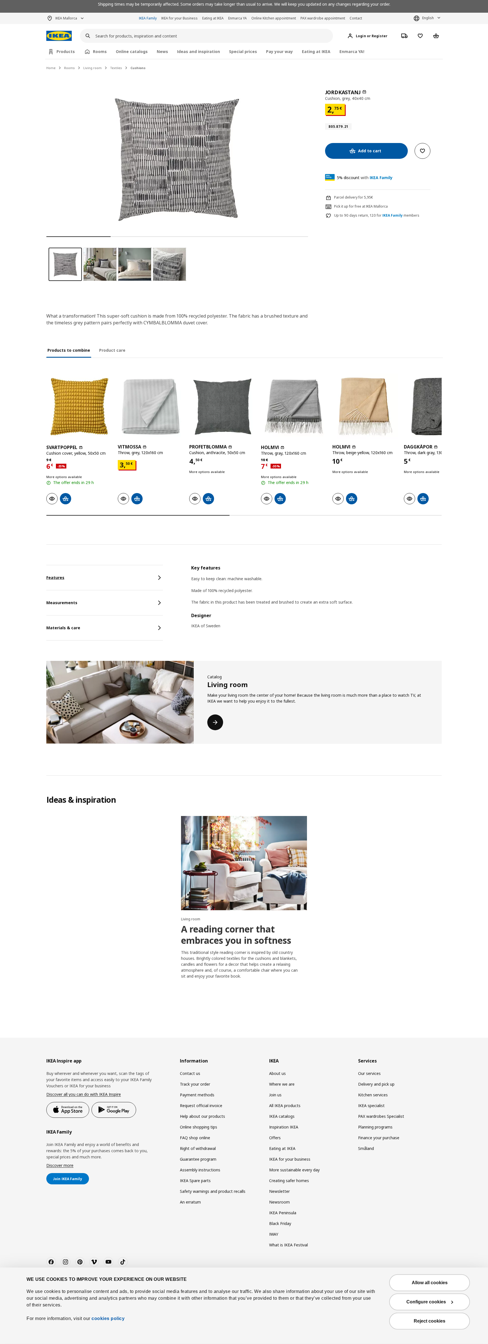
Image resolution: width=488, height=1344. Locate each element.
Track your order (195, 1084)
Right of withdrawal (198, 1148)
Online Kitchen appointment (273, 18)
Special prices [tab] (243, 51)
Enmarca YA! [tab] (351, 51)
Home (51, 68)
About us (277, 1073)
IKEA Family (148, 18)
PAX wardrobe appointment (322, 18)
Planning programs (375, 1127)
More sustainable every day (294, 1170)
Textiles (116, 68)
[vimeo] (94, 1262)
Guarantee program (198, 1159)
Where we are (282, 1084)
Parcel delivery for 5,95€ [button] (353, 197)
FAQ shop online (195, 1137)
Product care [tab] (112, 350)
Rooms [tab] (100, 51)
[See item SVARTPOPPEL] (79, 406)
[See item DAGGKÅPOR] (437, 406)
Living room (92, 68)
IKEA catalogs (282, 1116)
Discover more (59, 1165)
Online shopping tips (198, 1127)
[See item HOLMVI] (294, 406)
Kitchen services (373, 1094)
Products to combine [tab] (68, 350)
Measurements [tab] (61, 602)
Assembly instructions (200, 1170)
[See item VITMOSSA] (151, 406)
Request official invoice (201, 1105)
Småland (366, 1148)
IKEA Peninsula (282, 1212)
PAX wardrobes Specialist (381, 1116)
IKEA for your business (289, 1159)
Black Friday (280, 1223)
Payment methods (197, 1094)
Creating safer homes (289, 1180)
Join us (275, 1094)
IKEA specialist (371, 1105)
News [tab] (162, 51)
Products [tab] (65, 51)
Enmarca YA (237, 18)
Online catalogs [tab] (132, 51)
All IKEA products (284, 1105)
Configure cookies (426, 1301)
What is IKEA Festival (288, 1245)
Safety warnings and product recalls (212, 1191)
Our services (369, 1073)
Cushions (137, 68)
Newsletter (279, 1191)
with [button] (365, 177)
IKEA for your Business (179, 18)
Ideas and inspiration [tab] (198, 51)
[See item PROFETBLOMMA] (222, 406)
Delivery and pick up (376, 1084)
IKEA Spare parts (195, 1180)
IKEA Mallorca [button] (66, 18)
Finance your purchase (378, 1137)
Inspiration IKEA (283, 1127)
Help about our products (202, 1116)
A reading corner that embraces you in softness (236, 934)
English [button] (428, 18)
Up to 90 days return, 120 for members (376, 215)
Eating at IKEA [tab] (316, 51)
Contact (356, 18)
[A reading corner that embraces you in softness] (244, 863)
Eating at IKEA (213, 18)
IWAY (273, 1234)
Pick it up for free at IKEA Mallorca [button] (361, 206)
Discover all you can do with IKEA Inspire (83, 1094)
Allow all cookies (430, 1282)
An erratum (190, 1202)
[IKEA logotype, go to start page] (59, 36)
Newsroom (279, 1202)
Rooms (69, 68)
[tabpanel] (316, 600)
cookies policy (108, 1318)
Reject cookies (429, 1321)
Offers (275, 1137)
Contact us (190, 1073)
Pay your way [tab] (279, 51)
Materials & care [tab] (63, 627)
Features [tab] (55, 577)
